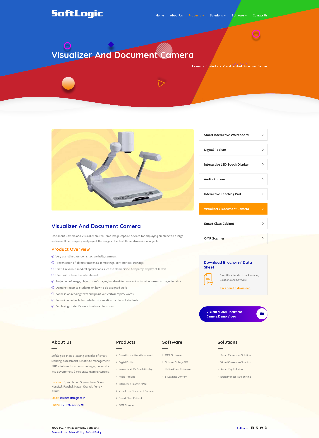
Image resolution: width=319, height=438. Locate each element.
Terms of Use (59, 432)
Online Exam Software (178, 369)
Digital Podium (215, 150)
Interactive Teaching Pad (222, 194)
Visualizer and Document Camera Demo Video (224, 314)
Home (160, 15)
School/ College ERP (176, 362)
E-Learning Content (176, 376)
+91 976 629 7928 (72, 405)
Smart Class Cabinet (219, 224)
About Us (176, 15)
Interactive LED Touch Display (226, 164)
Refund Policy (93, 432)
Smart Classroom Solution (235, 355)
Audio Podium (214, 179)
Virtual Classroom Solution (235, 362)
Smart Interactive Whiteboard (226, 135)
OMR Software (173, 355)
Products (195, 15)
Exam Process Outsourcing (235, 376)
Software (238, 15)
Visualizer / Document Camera (226, 209)
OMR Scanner (214, 238)
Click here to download (235, 288)
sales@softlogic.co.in (72, 398)
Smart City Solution (231, 369)
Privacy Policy (76, 432)
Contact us (260, 15)
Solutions (216, 15)
